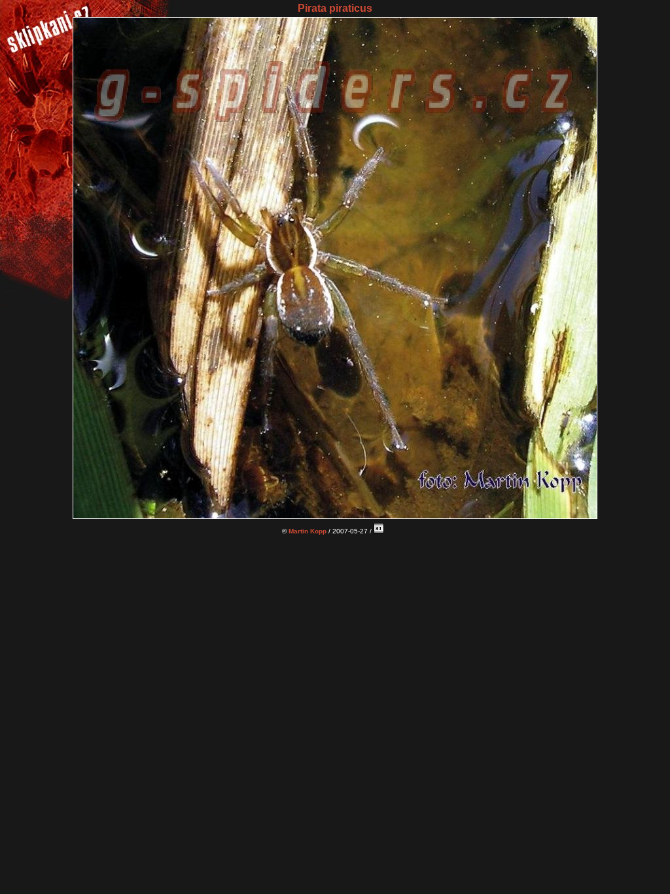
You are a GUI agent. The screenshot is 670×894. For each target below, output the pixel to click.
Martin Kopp (307, 531)
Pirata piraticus (335, 8)
